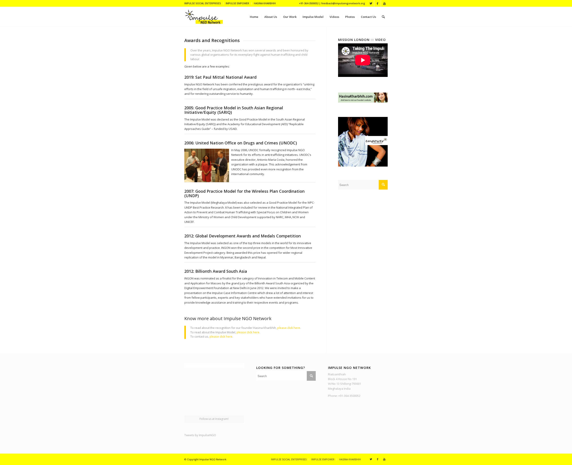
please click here (288, 328)
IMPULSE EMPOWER (237, 3)
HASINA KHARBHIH (265, 3)
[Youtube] (384, 3)
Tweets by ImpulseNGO (200, 435)
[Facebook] (377, 3)
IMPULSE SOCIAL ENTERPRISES (202, 3)
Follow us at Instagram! (214, 419)
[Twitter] (371, 3)
